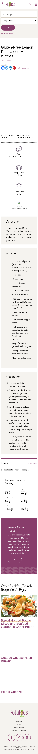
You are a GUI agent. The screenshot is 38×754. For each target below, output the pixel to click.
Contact (19, 721)
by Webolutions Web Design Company (19, 750)
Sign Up (15, 560)
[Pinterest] (14, 68)
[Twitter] (6, 68)
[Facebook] (3, 68)
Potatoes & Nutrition (19, 730)
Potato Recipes (19, 727)
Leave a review (32, 463)
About (19, 724)
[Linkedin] (10, 68)
